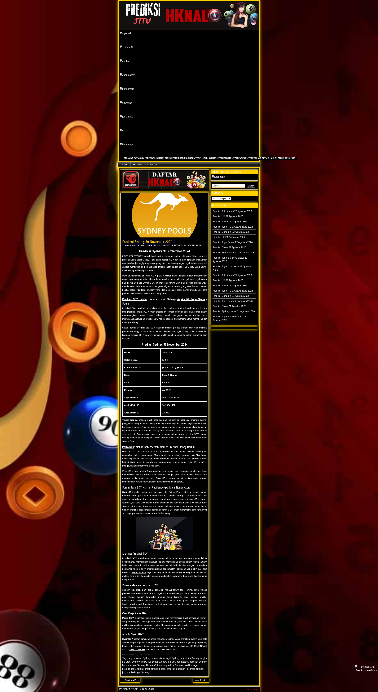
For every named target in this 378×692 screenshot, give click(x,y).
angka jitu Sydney (190, 658)
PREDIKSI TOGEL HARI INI (145, 164)
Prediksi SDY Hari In (134, 299)
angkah (171, 662)
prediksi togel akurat (132, 669)
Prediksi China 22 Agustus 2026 (229, 247)
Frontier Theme (252, 689)
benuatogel (182, 662)
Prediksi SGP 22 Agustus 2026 (228, 237)
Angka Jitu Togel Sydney (192, 299)
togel (164, 639)
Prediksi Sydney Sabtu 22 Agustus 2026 (233, 252)
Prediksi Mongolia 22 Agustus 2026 (231, 232)
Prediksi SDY (129, 308)
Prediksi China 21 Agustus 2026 (229, 306)
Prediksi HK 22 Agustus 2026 (227, 216)
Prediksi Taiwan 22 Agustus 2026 (229, 221)
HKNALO (151, 665)
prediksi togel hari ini (177, 669)
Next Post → (201, 680)
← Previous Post (130, 680)
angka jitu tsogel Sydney (153, 662)
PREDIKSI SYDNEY (160, 245)
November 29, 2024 (135, 245)
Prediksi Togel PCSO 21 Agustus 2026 (232, 290)
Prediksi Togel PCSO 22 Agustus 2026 (232, 226)
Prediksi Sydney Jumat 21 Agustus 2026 (233, 311)
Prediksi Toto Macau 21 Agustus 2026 (232, 275)
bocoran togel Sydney (133, 665)
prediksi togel (191, 665)
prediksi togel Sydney (138, 672)
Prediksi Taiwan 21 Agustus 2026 (229, 285)
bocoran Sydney (197, 662)
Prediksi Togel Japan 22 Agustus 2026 (232, 242)
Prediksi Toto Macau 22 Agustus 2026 (232, 211)
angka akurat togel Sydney (165, 658)
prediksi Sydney (174, 665)
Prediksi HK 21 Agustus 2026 (227, 280)
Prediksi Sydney (145, 290)
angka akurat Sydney (139, 658)
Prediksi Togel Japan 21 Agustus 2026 (232, 301)
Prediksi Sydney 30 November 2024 (147, 242)
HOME (124, 164)
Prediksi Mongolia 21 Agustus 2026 (231, 296)
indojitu (161, 665)
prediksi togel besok (155, 669)
